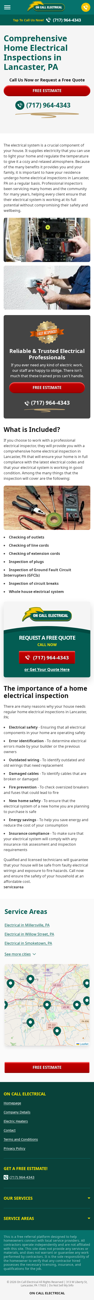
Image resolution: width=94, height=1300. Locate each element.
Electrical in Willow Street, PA (29, 934)
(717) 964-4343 (50, 402)
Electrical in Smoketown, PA (28, 943)
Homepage (12, 1103)
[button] (30, 1022)
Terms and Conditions (21, 1139)
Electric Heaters (16, 1121)
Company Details (17, 1112)
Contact (10, 1130)
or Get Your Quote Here (47, 669)
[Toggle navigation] (7, 7)
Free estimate (47, 90)
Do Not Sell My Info (61, 1285)
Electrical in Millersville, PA (27, 925)
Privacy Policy (14, 1148)
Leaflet (83, 1044)
